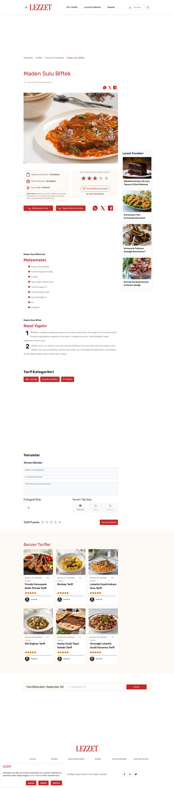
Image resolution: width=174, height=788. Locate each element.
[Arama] (147, 7)
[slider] (95, 178)
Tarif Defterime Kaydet (97, 188)
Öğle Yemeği (31, 379)
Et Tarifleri (67, 379)
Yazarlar (111, 7)
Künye (33, 759)
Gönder (136, 687)
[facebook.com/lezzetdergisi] (124, 774)
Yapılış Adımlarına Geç (72, 208)
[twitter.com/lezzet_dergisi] (135, 774)
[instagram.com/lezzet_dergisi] (129, 774)
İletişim (54, 759)
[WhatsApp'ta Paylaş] (105, 88)
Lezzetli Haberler (92, 7)
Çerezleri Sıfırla (141, 759)
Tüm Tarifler (72, 7)
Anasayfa (28, 58)
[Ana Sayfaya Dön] (87, 748)
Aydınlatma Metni (76, 759)
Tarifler (39, 58)
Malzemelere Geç (40, 208)
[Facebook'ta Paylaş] (115, 88)
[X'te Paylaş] (110, 88)
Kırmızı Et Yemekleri (54, 58)
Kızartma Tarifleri (50, 379)
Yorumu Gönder (108, 522)
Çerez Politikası (119, 759)
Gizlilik (98, 759)
